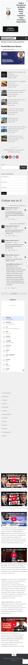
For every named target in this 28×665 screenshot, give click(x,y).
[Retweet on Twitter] (9, 205)
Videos (4, 435)
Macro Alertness (7, 414)
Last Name (4, 187)
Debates (5, 400)
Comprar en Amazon (10, 29)
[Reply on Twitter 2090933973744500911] (6, 250)
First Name (4, 182)
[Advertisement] (14, 455)
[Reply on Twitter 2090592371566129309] (6, 219)
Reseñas (5, 428)
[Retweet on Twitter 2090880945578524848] (9, 288)
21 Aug (15, 209)
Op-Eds (5, 421)
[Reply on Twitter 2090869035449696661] (6, 236)
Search (3, 164)
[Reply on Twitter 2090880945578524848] (6, 288)
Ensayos (5, 403)
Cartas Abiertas (7, 393)
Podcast (5, 425)
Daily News (6, 396)
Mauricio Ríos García (8, 49)
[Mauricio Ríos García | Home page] (11, 38)
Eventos (5, 411)
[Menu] (26, 38)
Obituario (5, 418)
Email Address (5, 176)
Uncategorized (6, 432)
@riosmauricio (8, 209)
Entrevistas (5, 407)
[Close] (27, 1)
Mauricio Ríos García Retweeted (17, 205)
